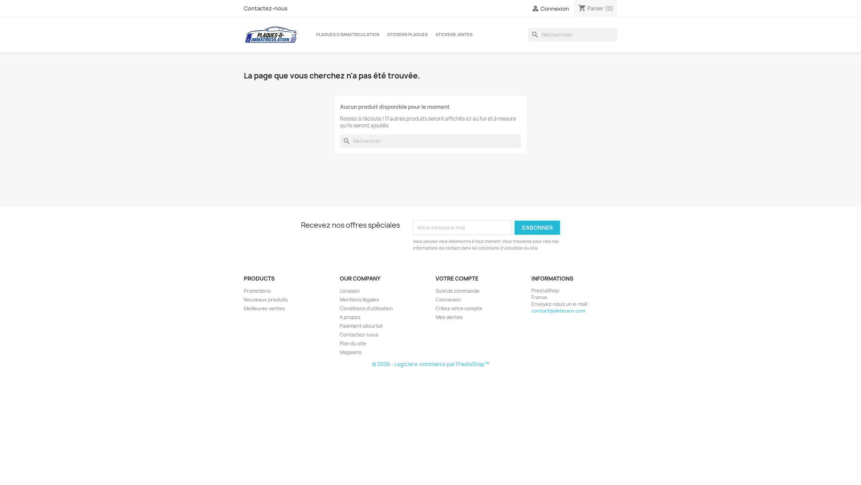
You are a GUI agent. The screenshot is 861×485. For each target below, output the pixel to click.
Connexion (448, 299)
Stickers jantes (454, 34)
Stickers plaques (407, 34)
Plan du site (353, 343)
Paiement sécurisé (361, 326)
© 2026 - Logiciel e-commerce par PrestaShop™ (430, 364)
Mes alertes (449, 317)
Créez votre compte (459, 308)
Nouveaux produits (266, 299)
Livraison (350, 291)
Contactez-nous (266, 8)
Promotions (257, 291)
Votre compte (457, 278)
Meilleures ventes (264, 308)
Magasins (351, 352)
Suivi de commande (458, 291)
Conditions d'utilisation (366, 308)
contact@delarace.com (558, 311)
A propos (350, 317)
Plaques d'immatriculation (347, 34)
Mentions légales (359, 299)
